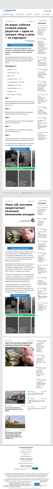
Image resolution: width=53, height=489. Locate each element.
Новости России (10, 21)
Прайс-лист (25, 454)
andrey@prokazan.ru (26, 452)
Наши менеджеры (25, 456)
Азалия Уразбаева (29, 40)
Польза (8, 430)
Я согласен (37, 484)
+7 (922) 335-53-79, (26, 461)
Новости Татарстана (40, 341)
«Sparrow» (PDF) (43, 481)
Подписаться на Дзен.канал (20, 45)
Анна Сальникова (25, 220)
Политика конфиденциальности (40, 485)
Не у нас (41, 27)
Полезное (41, 38)
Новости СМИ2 (43, 20)
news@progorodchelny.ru (26, 463)
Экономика (41, 57)
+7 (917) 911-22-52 (26, 450)
